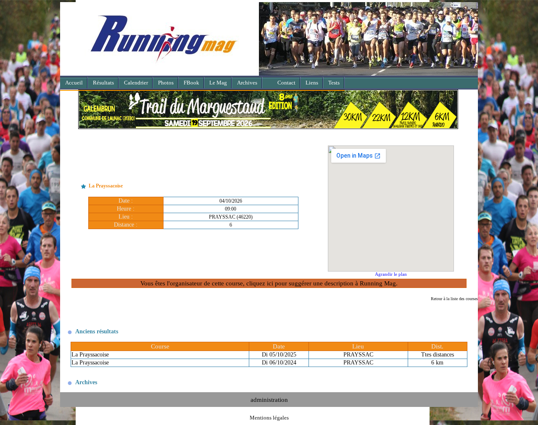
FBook (191, 82)
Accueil (74, 82)
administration (269, 399)
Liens (312, 82)
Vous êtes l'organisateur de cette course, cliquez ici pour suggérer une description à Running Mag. (269, 283)
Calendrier (136, 82)
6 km (437, 362)
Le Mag (218, 82)
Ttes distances (437, 354)
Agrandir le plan (391, 274)
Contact (286, 82)
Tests (334, 82)
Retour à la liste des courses (454, 298)
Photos (166, 82)
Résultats (103, 82)
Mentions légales (269, 417)
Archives (247, 82)
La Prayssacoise (90, 354)
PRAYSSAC (358, 354)
